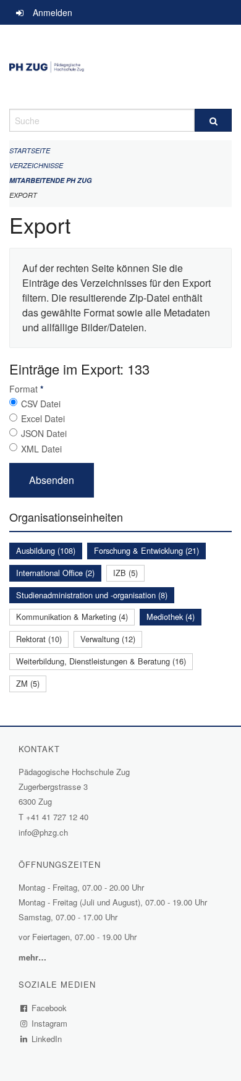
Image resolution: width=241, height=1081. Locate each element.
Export (23, 195)
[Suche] (213, 120)
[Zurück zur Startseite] (120, 66)
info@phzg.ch (43, 832)
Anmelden (52, 12)
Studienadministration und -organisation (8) (91, 595)
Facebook (49, 1008)
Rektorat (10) (39, 639)
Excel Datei (43, 418)
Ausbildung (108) (45, 550)
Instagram (49, 1023)
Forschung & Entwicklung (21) (146, 550)
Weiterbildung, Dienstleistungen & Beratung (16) (101, 661)
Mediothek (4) (170, 616)
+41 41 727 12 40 (57, 817)
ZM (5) (28, 683)
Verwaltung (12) (107, 639)
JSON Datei (44, 433)
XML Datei (41, 449)
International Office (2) (55, 573)
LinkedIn (47, 1039)
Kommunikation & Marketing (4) (72, 616)
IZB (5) (125, 573)
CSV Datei (41, 403)
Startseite (29, 150)
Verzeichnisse (36, 165)
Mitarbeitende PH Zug (50, 180)
